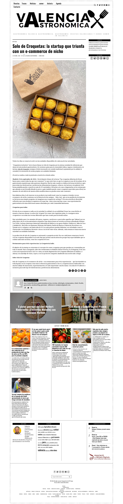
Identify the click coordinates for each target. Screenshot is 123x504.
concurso (40, 437)
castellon (43, 432)
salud (41, 447)
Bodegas (51, 430)
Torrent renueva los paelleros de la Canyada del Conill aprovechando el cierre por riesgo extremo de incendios (21, 397)
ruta (57, 445)
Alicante (54, 427)
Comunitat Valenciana (51, 435)
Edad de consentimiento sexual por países (80, 345)
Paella (41, 442)
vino (51, 450)
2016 (39, 427)
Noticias (15, 41)
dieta (47, 437)
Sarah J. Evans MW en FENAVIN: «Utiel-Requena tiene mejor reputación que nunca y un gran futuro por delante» (100, 439)
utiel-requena (49, 447)
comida (44, 435)
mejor (46, 439)
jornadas (39, 439)
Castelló (46, 432)
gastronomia (55, 437)
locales (43, 439)
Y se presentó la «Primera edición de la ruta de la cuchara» (100, 448)
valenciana (47, 450)
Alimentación (40, 430)
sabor (39, 447)
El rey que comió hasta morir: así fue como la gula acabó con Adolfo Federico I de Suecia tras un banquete (41, 331)
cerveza (50, 432)
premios (47, 442)
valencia (41, 450)
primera (56, 443)
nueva (57, 439)
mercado (54, 439)
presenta (52, 443)
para (44, 442)
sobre (44, 447)
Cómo (44, 437)
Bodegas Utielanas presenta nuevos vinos (101, 430)
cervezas (53, 432)
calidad (55, 429)
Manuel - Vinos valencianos (99, 445)
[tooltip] (97, 5)
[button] (70, 477)
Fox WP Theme (70, 481)
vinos (55, 450)
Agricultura (47, 426)
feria (50, 437)
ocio (39, 442)
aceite (42, 427)
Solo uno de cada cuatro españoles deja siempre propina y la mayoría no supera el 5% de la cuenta (101, 331)
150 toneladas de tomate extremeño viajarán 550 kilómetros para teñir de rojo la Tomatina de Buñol (61, 347)
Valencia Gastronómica (31, 55)
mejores (49, 439)
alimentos (46, 430)
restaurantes (52, 445)
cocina (40, 434)
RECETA (40, 445)
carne (39, 432)
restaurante (45, 445)
